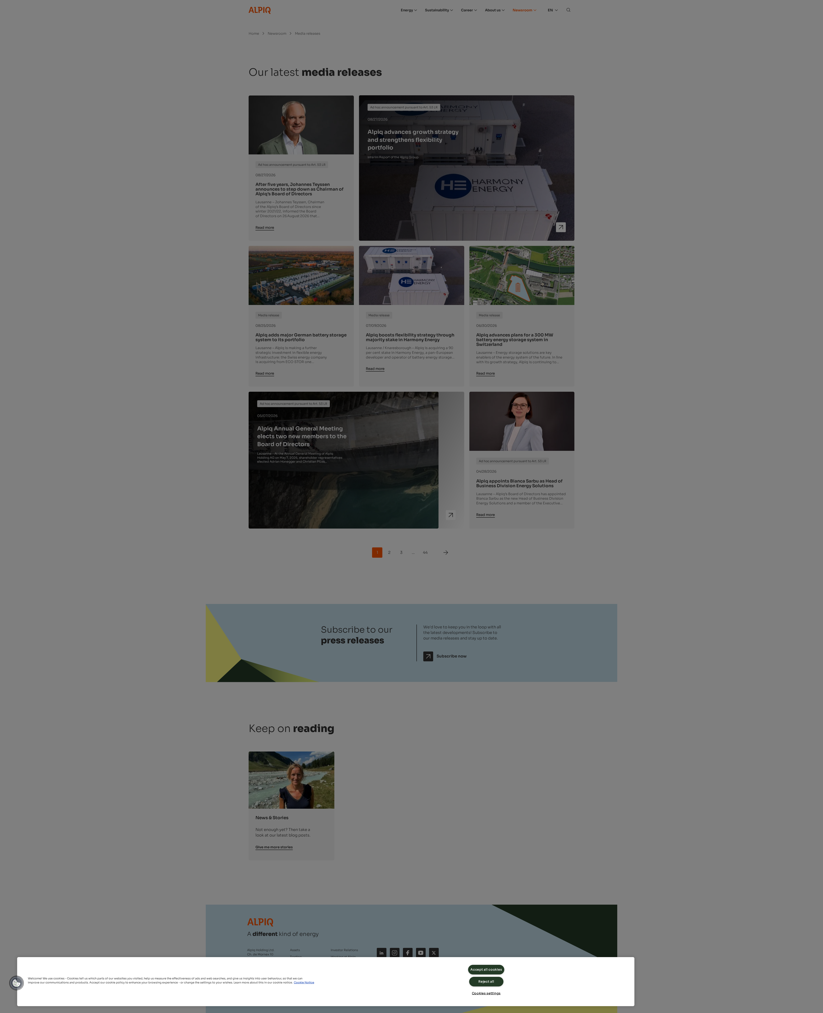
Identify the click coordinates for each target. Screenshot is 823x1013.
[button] (16, 983)
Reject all (486, 981)
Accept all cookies (486, 969)
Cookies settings (486, 993)
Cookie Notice (304, 982)
